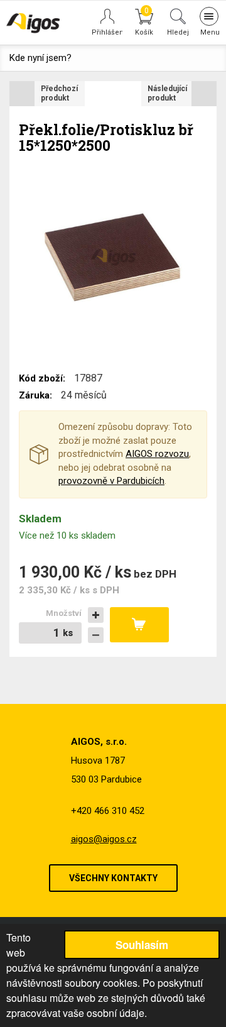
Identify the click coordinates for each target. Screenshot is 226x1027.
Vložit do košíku (139, 624)
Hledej (178, 32)
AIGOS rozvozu (157, 453)
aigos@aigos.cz (104, 839)
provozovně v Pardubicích (111, 480)
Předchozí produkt (59, 93)
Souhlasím (142, 944)
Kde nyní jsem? (40, 57)
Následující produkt (167, 93)
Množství (64, 613)
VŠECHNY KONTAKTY (113, 878)
